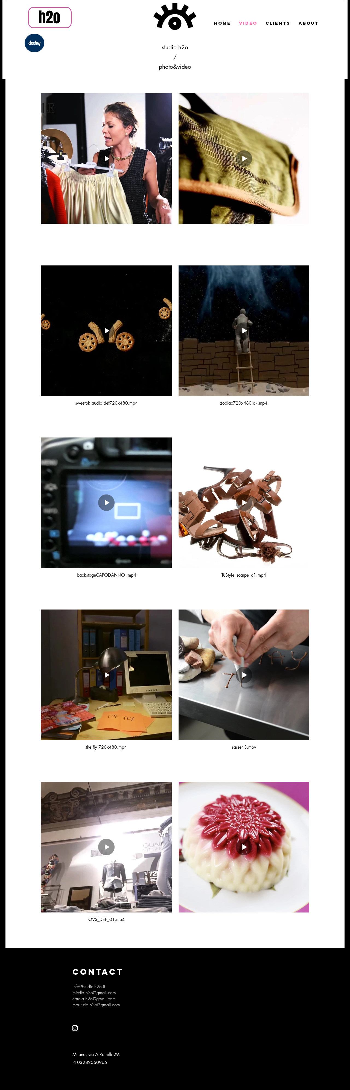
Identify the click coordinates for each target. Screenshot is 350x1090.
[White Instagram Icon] (75, 1028)
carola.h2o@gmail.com (94, 998)
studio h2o (175, 47)
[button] (106, 175)
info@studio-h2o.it (88, 986)
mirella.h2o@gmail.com (94, 992)
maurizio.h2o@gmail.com (96, 1005)
